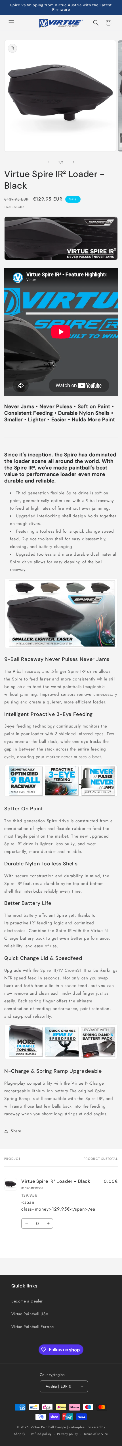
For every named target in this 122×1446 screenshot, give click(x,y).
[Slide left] (48, 162)
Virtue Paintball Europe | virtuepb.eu (59, 1427)
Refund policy (41, 1434)
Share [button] (16, 1131)
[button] (11, 22)
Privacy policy (67, 1434)
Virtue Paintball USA (30, 1314)
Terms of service (96, 1434)
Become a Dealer (27, 1301)
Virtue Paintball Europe (32, 1326)
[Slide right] (73, 162)
